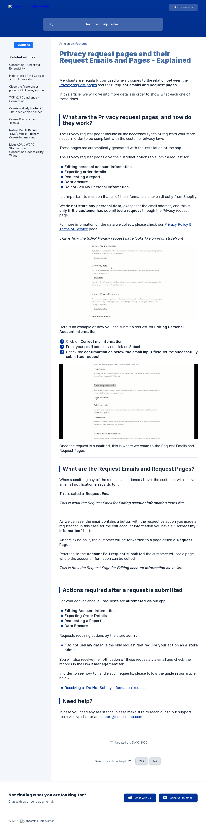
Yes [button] (141, 761)
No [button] (155, 761)
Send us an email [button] (181, 797)
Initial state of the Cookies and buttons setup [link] (26, 77)
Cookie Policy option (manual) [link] (23, 121)
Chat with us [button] (143, 797)
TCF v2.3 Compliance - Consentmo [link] (24, 99)
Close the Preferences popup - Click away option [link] (26, 88)
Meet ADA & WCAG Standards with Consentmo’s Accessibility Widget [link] (26, 150)
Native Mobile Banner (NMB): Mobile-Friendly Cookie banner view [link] (24, 134)
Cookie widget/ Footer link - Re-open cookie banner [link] (26, 110)
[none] (28, 8)
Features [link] (81, 43)
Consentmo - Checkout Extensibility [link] (24, 66)
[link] (21, 45)
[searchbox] (103, 24)
